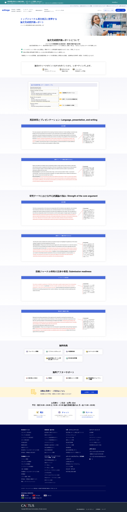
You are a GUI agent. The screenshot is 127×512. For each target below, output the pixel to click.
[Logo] (5, 10)
